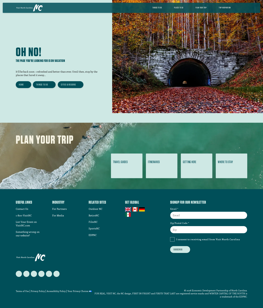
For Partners (59, 208)
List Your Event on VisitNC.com (26, 223)
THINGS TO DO (42, 84)
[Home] (29, 7)
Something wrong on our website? (27, 233)
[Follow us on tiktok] (56, 274)
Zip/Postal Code (179, 222)
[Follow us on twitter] (19, 274)
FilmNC (93, 222)
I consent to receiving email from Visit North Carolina (208, 239)
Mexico (128, 214)
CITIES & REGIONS (68, 84)
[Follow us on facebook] (26, 274)
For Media (58, 215)
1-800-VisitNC (24, 215)
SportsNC (94, 228)
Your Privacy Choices (78, 291)
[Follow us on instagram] (34, 274)
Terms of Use (22, 291)
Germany (142, 209)
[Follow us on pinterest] (41, 274)
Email (173, 208)
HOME (21, 84)
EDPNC (93, 235)
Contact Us (22, 208)
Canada (135, 209)
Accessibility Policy (56, 291)
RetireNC (94, 215)
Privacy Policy (38, 291)
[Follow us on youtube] (49, 274)
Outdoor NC (95, 208)
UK (128, 209)
